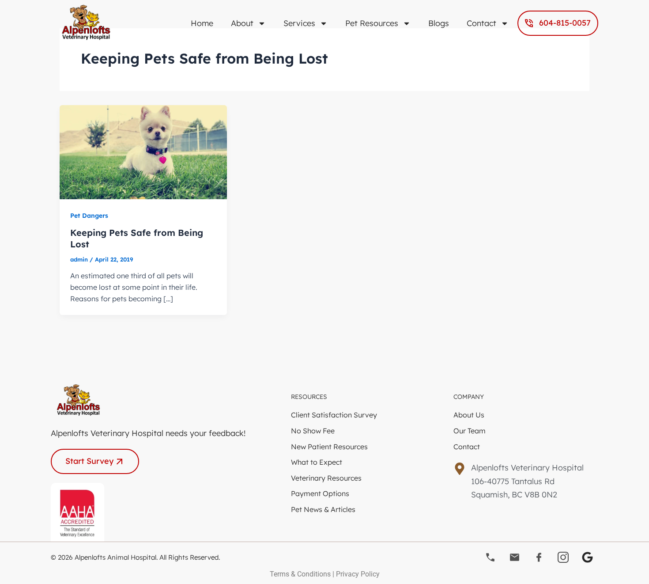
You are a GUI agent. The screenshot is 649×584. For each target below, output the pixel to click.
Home (202, 23)
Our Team (469, 430)
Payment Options (320, 493)
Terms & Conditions (300, 574)
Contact (481, 23)
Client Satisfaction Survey (334, 414)
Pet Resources (371, 23)
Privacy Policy (358, 574)
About (242, 23)
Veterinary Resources (326, 478)
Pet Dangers (89, 216)
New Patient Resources (329, 446)
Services (299, 23)
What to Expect (316, 462)
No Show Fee (313, 430)
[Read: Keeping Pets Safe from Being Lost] (143, 151)
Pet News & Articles (323, 509)
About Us (468, 414)
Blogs (438, 23)
